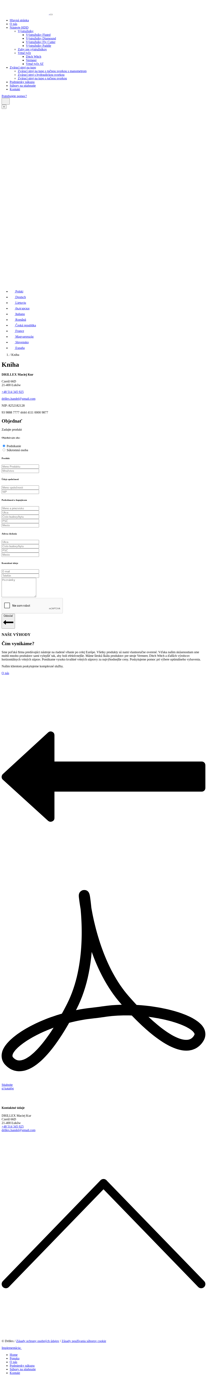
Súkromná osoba (17, 450)
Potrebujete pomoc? (14, 96)
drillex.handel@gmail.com (18, 398)
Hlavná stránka (19, 20)
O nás (13, 24)
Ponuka (14, 1358)
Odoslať (8, 615)
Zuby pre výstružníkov (32, 49)
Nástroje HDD (19, 27)
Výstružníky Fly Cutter (40, 42)
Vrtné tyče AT (35, 64)
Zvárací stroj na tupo (23, 67)
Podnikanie (14, 446)
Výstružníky (26, 31)
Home (14, 1354)
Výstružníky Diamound (41, 38)
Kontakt (15, 89)
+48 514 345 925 (13, 392)
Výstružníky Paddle (38, 45)
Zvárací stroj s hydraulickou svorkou (41, 74)
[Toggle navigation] (51, 14)
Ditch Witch (33, 56)
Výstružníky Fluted (38, 34)
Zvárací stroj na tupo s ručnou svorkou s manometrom (52, 71)
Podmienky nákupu (22, 82)
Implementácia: (12, 1348)
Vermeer (31, 60)
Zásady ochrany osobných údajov (37, 1341)
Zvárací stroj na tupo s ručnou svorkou (42, 78)
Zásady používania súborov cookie (84, 1341)
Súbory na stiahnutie (23, 85)
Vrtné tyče (24, 53)
